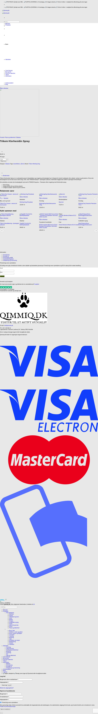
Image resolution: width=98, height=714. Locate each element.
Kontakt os (6, 256)
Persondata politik (8, 257)
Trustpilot (36, 284)
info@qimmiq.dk (8, 325)
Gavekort (11, 644)
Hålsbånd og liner (14, 616)
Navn (1, 272)
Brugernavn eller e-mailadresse (9, 679)
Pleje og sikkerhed (10, 137)
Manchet (61, 202)
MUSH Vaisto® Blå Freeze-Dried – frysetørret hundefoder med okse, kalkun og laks (48, 226)
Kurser (11, 615)
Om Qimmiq (6, 254)
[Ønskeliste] (0, 87)
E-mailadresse (4, 696)
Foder (10, 623)
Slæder (11, 643)
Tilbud (7, 74)
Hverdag (8, 647)
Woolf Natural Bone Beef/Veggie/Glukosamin (85, 224)
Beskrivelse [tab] (6, 175)
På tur (10, 626)
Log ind (9, 685)
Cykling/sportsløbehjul (12, 650)
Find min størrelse (10, 73)
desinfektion (16, 163)
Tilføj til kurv (3, 161)
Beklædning (12, 641)
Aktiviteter (8, 59)
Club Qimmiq (8, 70)
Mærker (8, 663)
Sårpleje (18, 137)
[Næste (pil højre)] (2, 713)
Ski (7, 654)
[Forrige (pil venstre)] (0, 713)
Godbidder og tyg (14, 622)
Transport (11, 634)
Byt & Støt (12, 630)
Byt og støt (8, 72)
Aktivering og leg (13, 625)
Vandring (8, 652)
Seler (10, 618)
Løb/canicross (10, 648)
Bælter (11, 619)
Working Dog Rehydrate (26, 202)
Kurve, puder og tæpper (15, 633)
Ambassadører (9, 83)
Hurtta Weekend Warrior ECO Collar (68, 224)
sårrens (23, 163)
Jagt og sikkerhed (11, 655)
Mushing (11, 637)
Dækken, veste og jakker (16, 632)
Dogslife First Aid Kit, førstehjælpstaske (25, 224)
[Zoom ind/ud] (2, 712)
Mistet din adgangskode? (7, 688)
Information (8, 76)
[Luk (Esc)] (0, 712)
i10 (34, 604)
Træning (11, 636)
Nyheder (7, 23)
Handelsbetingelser (8, 259)
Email (1, 268)
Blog (6, 84)
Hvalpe (11, 621)
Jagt (10, 639)
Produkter (8, 25)
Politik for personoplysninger (7, 706)
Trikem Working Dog (34, 163)
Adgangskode (4, 682)
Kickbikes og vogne (14, 640)
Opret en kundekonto (5, 709)
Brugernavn (3, 694)
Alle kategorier (10, 612)
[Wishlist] (0, 197)
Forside (2, 137)
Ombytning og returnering (10, 260)
